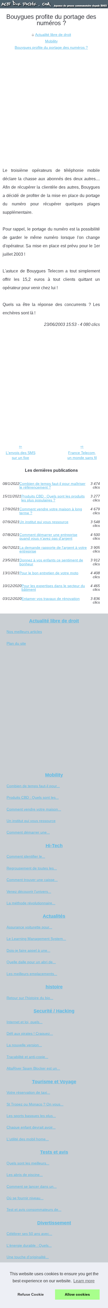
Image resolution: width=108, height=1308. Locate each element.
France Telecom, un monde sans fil (82, 455)
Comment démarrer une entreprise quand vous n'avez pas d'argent (48, 536)
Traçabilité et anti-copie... (27, 1057)
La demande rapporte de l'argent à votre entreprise (53, 549)
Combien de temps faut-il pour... (33, 786)
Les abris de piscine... (25, 1175)
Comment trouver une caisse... (32, 880)
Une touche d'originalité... (28, 1257)
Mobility (51, 41)
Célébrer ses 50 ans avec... (29, 1234)
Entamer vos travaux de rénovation (50, 599)
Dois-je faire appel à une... (28, 950)
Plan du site (16, 643)
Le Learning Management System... (36, 939)
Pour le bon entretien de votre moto (48, 573)
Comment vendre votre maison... (34, 809)
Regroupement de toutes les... (32, 868)
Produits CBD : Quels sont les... (33, 797)
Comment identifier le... (26, 856)
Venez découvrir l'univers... (29, 891)
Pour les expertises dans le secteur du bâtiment (53, 588)
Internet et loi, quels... (24, 1022)
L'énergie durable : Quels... (29, 1245)
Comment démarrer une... (28, 832)
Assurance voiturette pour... (29, 927)
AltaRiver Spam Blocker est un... (33, 1068)
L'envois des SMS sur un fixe (20, 455)
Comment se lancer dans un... (32, 1186)
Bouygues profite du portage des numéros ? (51, 47)
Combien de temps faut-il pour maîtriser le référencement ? (52, 485)
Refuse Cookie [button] (31, 1294)
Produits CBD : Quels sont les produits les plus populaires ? (53, 498)
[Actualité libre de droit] (54, 4)
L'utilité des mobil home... (28, 1139)
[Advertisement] (54, 107)
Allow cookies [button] (77, 1294)
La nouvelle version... (24, 1045)
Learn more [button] (84, 1281)
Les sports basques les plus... (31, 1116)
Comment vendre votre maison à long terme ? (50, 511)
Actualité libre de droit (53, 34)
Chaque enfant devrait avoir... (31, 1127)
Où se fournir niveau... (25, 1198)
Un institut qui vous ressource (43, 522)
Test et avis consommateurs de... (34, 1209)
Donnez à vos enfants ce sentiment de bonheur (51, 562)
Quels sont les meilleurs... (28, 1163)
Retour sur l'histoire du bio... (30, 998)
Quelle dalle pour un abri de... (31, 962)
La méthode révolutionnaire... (31, 903)
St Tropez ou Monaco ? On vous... (35, 1104)
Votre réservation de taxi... (28, 1092)
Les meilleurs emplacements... (32, 974)
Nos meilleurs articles (24, 632)
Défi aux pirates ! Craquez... (30, 1033)
